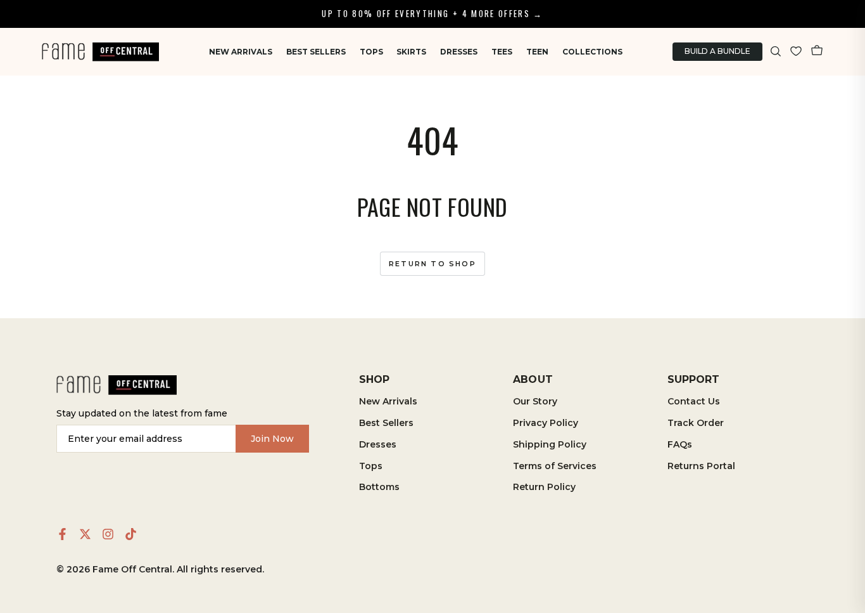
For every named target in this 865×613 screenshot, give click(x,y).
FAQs (679, 444)
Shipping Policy (549, 444)
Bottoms (379, 487)
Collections (592, 51)
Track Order (695, 423)
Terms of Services (555, 466)
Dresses (458, 51)
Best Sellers (316, 51)
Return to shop (432, 263)
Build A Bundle (717, 51)
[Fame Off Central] (116, 385)
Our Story (535, 401)
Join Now (272, 438)
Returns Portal (701, 466)
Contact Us (693, 401)
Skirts (411, 51)
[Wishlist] (796, 51)
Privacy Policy (545, 423)
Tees (501, 51)
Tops (371, 51)
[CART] (817, 52)
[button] (776, 51)
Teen (537, 51)
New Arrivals (240, 51)
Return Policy (544, 487)
